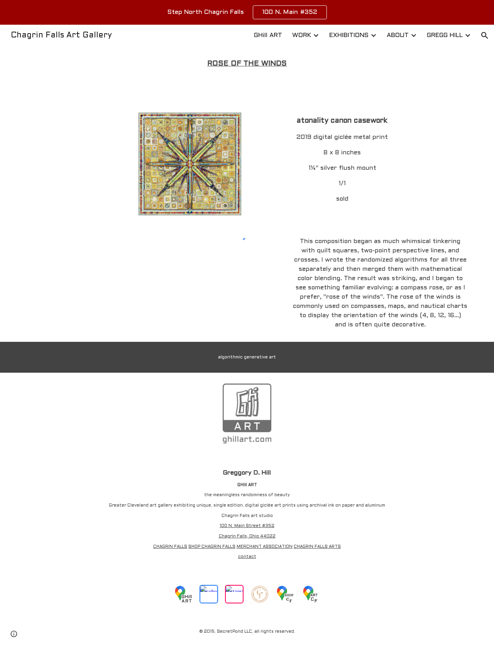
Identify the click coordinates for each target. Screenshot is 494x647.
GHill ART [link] (268, 35)
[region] (247, 12)
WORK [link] (301, 35)
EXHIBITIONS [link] (349, 35)
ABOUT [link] (398, 35)
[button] (484, 35)
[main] (247, 64)
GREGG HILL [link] (445, 35)
